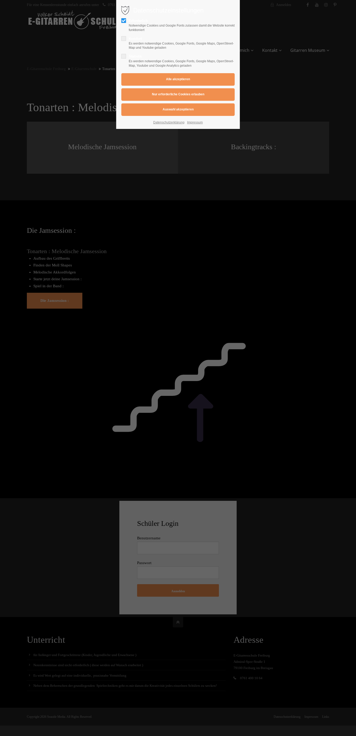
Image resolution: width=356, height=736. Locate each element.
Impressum (195, 122)
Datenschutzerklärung (169, 122)
